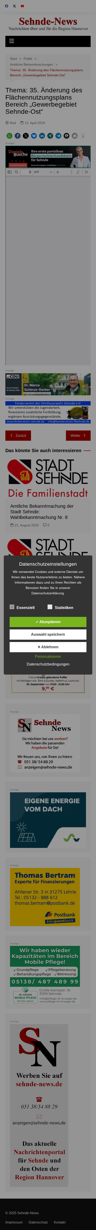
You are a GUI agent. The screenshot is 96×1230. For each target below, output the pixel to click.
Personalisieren (48, 657)
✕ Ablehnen (48, 647)
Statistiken (64, 608)
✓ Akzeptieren (48, 622)
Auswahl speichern (48, 634)
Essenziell (25, 608)
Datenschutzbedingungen (48, 664)
